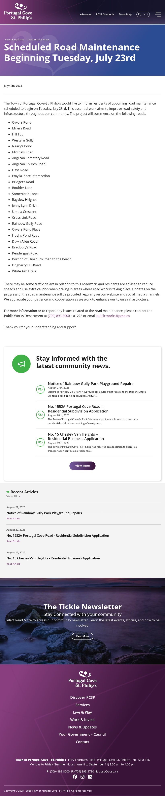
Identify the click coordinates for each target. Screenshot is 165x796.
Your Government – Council (82, 734)
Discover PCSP (82, 697)
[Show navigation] (158, 14)
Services (82, 704)
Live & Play (82, 712)
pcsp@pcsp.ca (108, 771)
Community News (38, 39)
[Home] (18, 12)
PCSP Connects (105, 14)
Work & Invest (82, 719)
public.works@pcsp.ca (113, 316)
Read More (82, 636)
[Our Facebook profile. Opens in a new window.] (75, 776)
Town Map (125, 14)
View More (82, 466)
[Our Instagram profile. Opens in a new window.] (82, 776)
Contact (82, 741)
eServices (85, 14)
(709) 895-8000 (59, 316)
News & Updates (14, 39)
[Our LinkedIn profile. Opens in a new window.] (90, 776)
